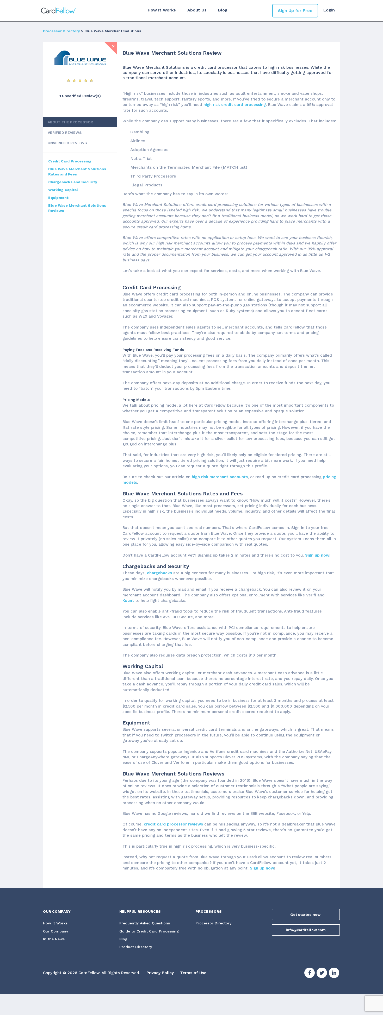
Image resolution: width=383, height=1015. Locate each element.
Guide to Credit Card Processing (149, 931)
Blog (222, 10)
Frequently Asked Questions (144, 923)
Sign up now (317, 555)
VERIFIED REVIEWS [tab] (65, 132)
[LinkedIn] (334, 973)
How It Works (162, 10)
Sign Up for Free (295, 10)
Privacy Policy (160, 972)
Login (329, 10)
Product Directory (135, 947)
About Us (197, 10)
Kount (128, 600)
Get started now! (306, 914)
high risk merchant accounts (220, 477)
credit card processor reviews (173, 824)
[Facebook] (309, 973)
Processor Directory (61, 31)
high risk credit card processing (234, 104)
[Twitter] (322, 973)
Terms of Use (193, 972)
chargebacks (159, 573)
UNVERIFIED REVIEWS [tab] (67, 143)
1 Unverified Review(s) (80, 96)
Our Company (55, 931)
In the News (54, 939)
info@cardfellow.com (306, 930)
